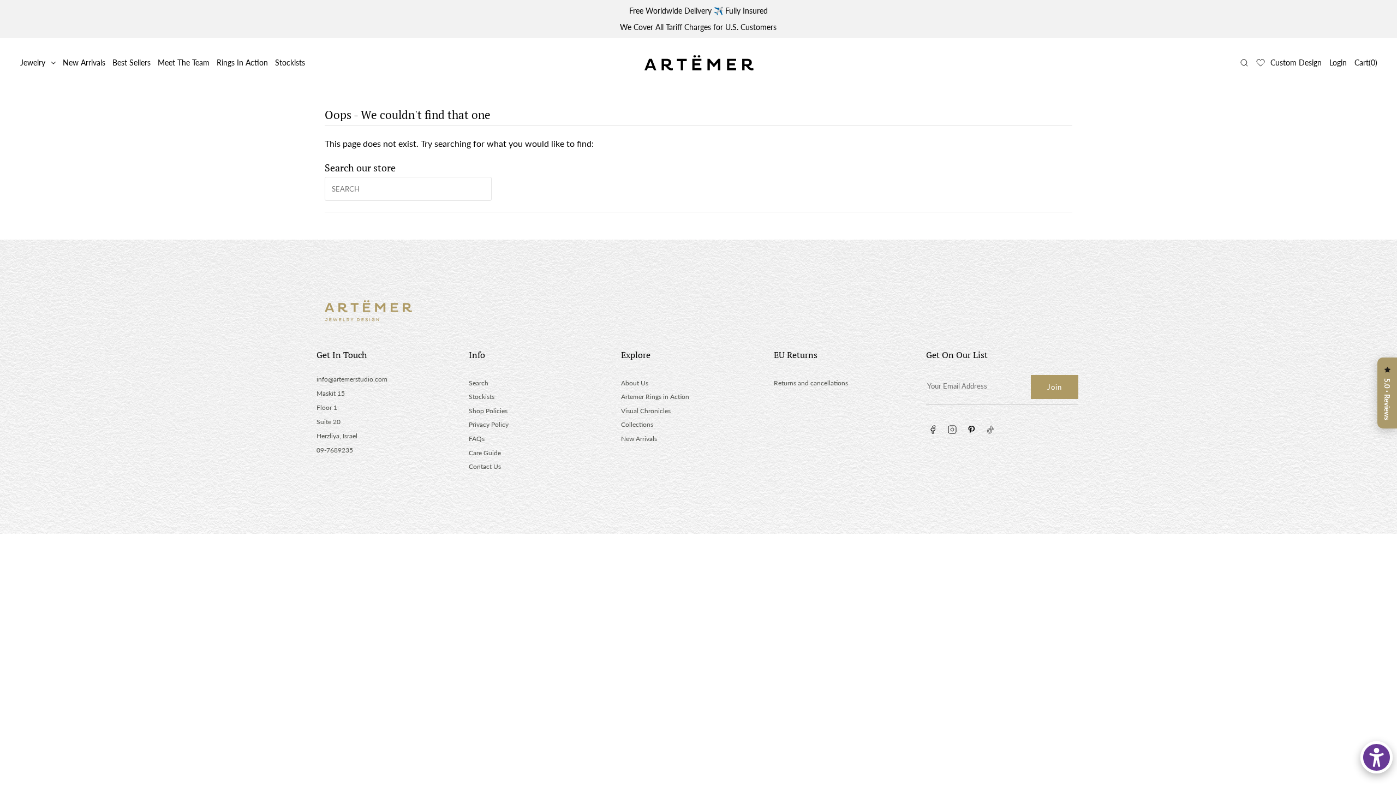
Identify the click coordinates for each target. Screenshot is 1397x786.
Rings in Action (242, 62)
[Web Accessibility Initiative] (1376, 757)
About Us (634, 383)
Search (478, 383)
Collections (637, 424)
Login (1338, 62)
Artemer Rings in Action (655, 396)
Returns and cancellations (811, 383)
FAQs (477, 438)
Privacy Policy (489, 424)
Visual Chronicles (646, 411)
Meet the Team (184, 62)
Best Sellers (131, 62)
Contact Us (485, 466)
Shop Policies (488, 411)
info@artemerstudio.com (352, 379)
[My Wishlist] (1260, 62)
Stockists (290, 62)
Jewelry (32, 62)
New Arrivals (84, 62)
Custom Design (1296, 62)
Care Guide (485, 453)
